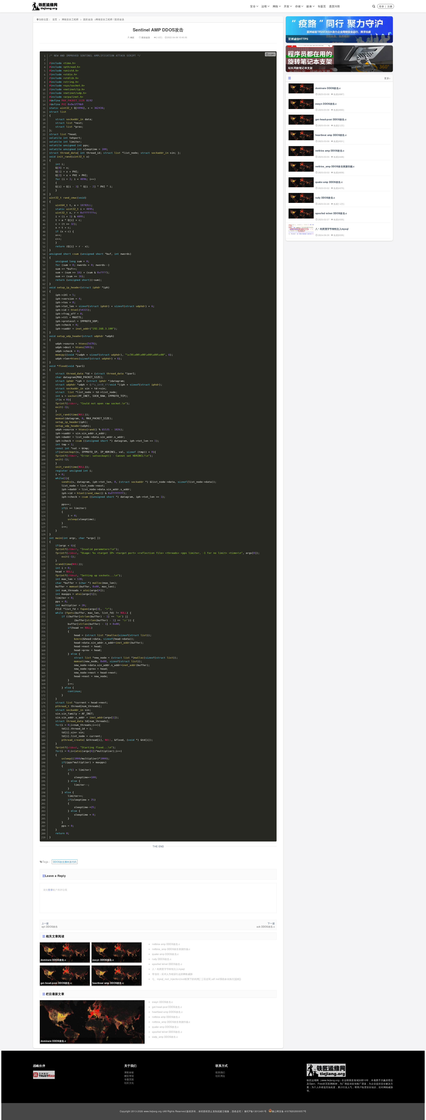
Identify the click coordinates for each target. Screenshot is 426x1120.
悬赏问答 (334, 6)
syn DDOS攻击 (50, 926)
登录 (381, 6)
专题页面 (129, 1079)
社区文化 (129, 1082)
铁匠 (132, 37)
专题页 (322, 6)
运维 (264, 6)
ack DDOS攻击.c (266, 926)
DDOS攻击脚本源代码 (64, 861)
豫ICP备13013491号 (255, 1111)
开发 (286, 6)
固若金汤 (88, 19)
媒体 (309, 6)
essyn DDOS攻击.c (162, 1002)
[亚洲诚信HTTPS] (76, 1075)
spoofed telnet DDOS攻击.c (167, 964)
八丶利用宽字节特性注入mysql (168, 969)
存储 (298, 6)
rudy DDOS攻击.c (161, 959)
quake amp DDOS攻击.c (165, 954)
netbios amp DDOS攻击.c (166, 944)
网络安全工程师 (70, 19)
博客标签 (129, 1072)
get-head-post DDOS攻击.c (167, 1006)
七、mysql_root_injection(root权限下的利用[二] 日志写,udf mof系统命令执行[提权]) (196, 979)
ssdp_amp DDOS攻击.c (165, 1036)
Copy (272, 55)
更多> (387, 78)
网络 (275, 6)
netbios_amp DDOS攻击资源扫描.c (171, 949)
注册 (389, 6)
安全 (253, 6)
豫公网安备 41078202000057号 (289, 1111)
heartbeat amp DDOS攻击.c (167, 1011)
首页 (54, 19)
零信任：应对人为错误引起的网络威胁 (172, 974)
